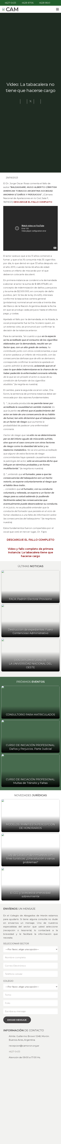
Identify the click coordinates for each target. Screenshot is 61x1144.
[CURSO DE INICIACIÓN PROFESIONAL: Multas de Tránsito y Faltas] (30, 770)
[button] (57, 9)
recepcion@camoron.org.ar (24, 1045)
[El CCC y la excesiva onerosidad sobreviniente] (30, 884)
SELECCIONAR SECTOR (16, 943)
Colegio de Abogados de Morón (29, 915)
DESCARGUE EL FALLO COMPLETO (33, 202)
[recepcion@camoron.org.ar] (6, 1046)
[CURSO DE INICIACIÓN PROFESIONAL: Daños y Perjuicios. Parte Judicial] (30, 736)
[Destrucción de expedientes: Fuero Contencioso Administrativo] (30, 620)
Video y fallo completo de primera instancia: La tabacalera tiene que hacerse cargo (30, 552)
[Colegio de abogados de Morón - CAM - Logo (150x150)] (3, 9)
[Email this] (16, 101)
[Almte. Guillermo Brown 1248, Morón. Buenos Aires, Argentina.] (6, 1038)
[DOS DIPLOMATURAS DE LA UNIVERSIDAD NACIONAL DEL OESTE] (30, 655)
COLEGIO (8, 981)
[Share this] (23, 101)
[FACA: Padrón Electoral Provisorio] (30, 586)
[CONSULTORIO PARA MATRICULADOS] (30, 702)
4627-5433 (14, 1051)
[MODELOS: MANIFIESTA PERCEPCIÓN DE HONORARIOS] (30, 815)
